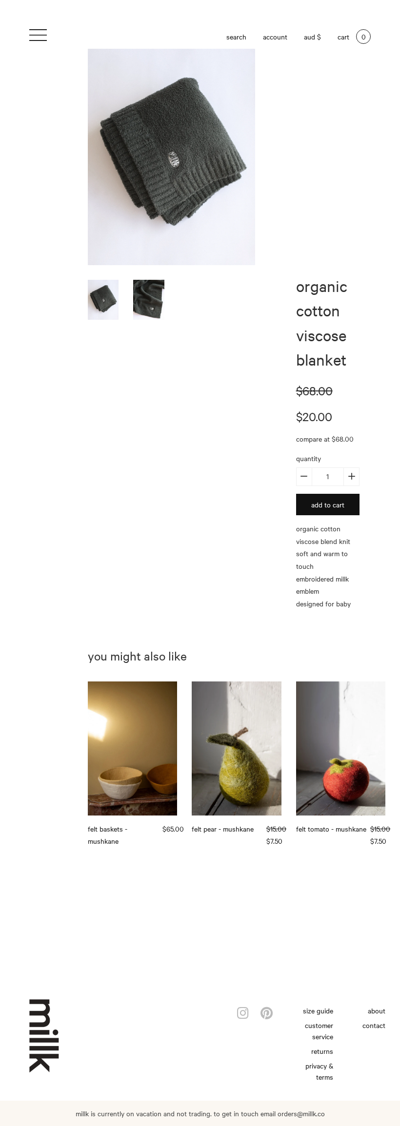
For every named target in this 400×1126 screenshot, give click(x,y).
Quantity (308, 458)
